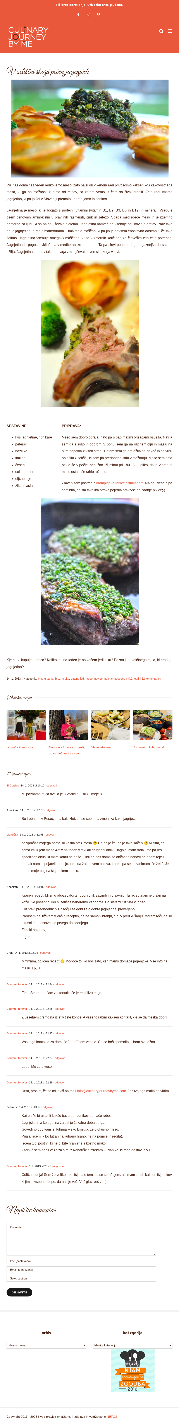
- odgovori (50, 785)
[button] (10, 733)
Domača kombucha (20, 747)
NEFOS (112, 1416)
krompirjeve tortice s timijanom (119, 483)
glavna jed (77, 678)
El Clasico (13, 785)
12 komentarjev (151, 678)
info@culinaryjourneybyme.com (101, 1091)
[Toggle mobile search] (161, 31)
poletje (108, 678)
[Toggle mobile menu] (170, 31)
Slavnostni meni (102, 747)
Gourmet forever (17, 984)
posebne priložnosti (126, 678)
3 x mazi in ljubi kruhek (149, 747)
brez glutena (45, 678)
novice (98, 678)
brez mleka (62, 678)
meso (89, 678)
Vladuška (12, 834)
